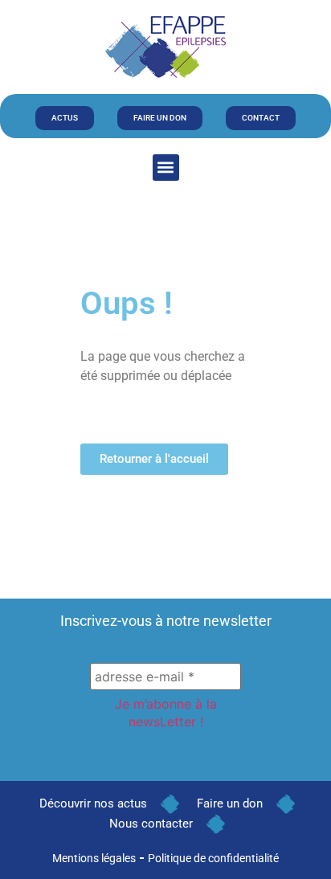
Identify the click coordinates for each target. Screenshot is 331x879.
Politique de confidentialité (213, 858)
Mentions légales (94, 858)
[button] (166, 167)
